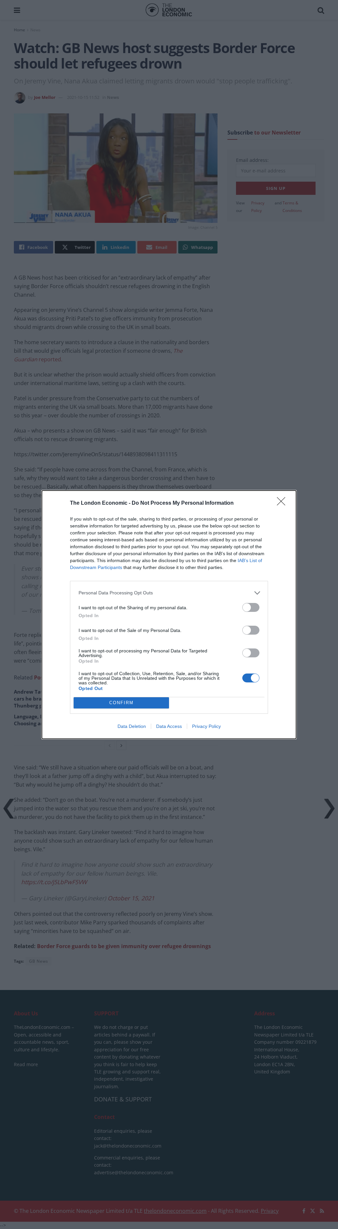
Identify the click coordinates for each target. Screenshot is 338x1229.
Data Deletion (132, 726)
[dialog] (169, 615)
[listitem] (169, 592)
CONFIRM (121, 702)
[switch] (250, 607)
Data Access (169, 726)
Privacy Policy (206, 726)
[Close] (283, 503)
